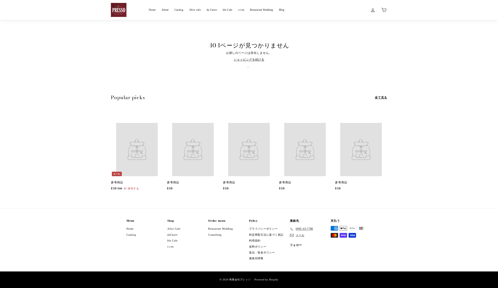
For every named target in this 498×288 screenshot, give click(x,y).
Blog (281, 9)
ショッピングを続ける (249, 59)
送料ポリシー (257, 246)
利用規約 (254, 240)
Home (152, 9)
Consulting (215, 234)
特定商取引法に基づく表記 (266, 234)
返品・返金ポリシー (262, 252)
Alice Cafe (174, 228)
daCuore (172, 234)
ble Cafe (227, 9)
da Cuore (212, 9)
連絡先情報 (256, 258)
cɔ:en (241, 9)
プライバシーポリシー (263, 228)
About (165, 9)
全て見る (381, 97)
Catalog (178, 9)
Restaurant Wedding (261, 9)
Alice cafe (195, 9)
